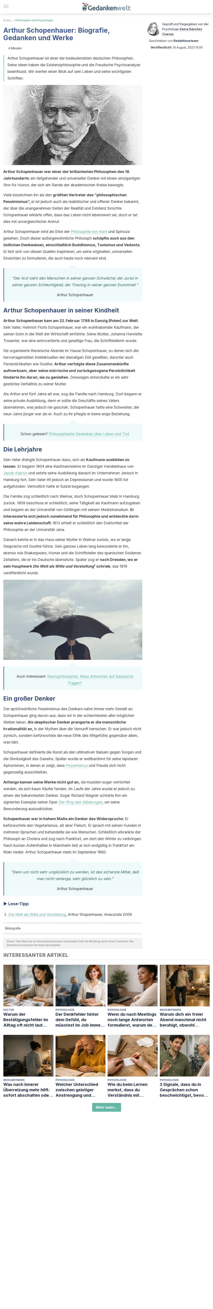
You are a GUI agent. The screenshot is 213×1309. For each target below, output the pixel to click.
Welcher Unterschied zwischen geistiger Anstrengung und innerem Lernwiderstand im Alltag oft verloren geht (80, 1090)
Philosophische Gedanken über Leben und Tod (89, 434)
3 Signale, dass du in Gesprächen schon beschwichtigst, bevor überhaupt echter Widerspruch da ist (183, 1090)
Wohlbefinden (170, 1009)
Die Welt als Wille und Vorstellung (37, 914)
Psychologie (65, 1009)
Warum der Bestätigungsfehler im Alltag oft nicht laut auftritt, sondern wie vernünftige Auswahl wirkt (25, 1020)
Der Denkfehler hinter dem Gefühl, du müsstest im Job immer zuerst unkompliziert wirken (79, 1020)
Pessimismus (77, 765)
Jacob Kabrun (15, 473)
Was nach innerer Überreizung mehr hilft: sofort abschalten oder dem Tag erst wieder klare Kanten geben (27, 1090)
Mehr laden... (107, 1107)
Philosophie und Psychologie (34, 20)
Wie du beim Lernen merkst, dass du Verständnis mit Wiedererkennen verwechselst (127, 1090)
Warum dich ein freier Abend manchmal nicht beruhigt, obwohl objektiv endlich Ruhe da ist (184, 1020)
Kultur (7, 20)
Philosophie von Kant (89, 231)
